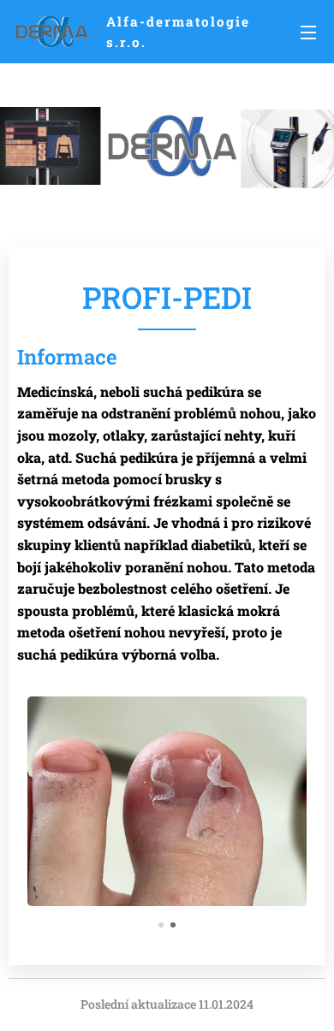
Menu (308, 32)
